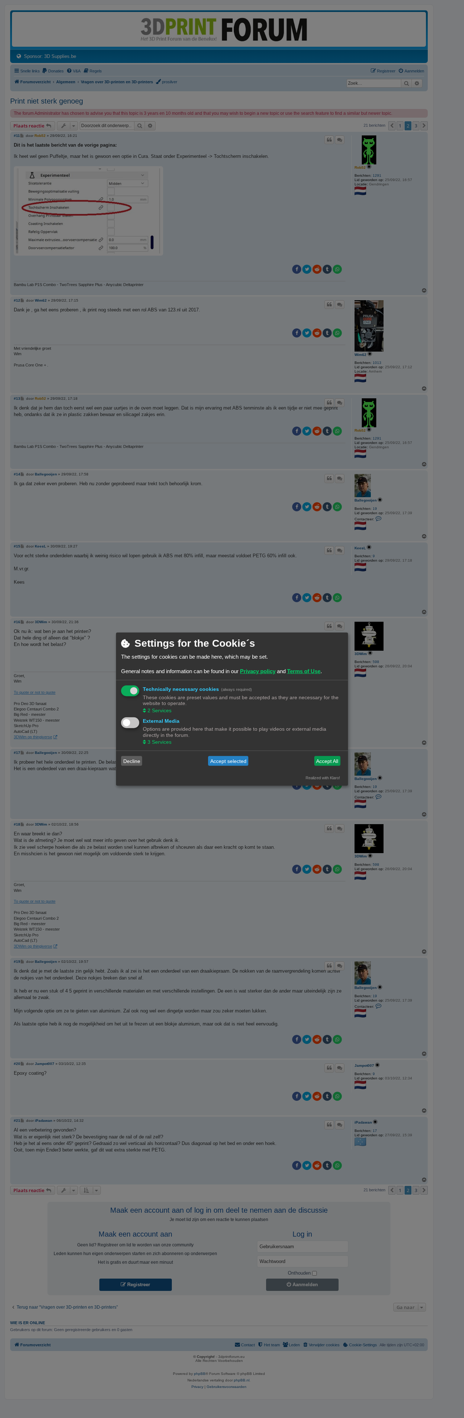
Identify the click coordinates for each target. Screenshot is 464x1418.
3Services (159, 742)
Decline (131, 761)
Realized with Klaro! (323, 778)
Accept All (327, 761)
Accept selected (228, 761)
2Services (159, 710)
